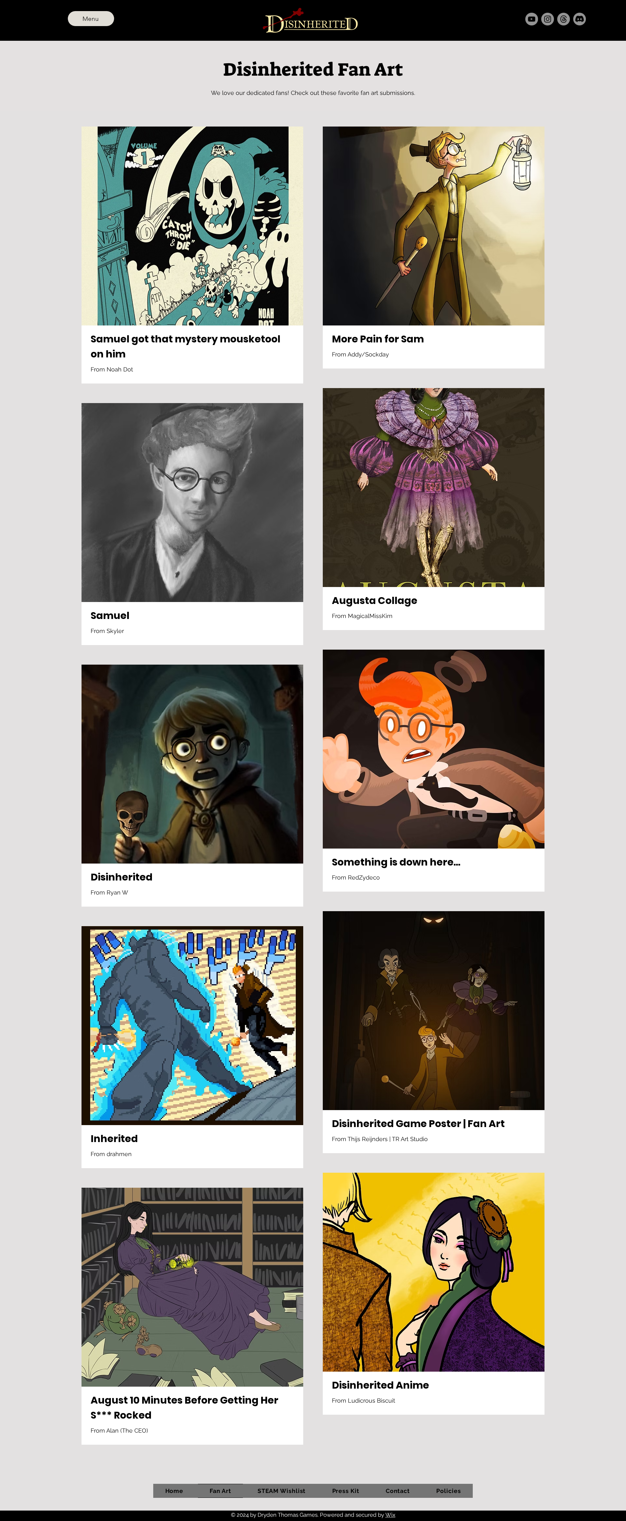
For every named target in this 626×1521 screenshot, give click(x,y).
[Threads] (563, 19)
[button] (449, 1491)
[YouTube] (531, 19)
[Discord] (579, 19)
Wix (390, 1515)
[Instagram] (547, 19)
